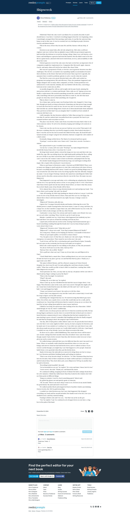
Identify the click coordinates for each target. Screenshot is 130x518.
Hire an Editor (32, 489)
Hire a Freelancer (33, 487)
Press (44, 491)
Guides (60, 489)
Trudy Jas (49, 447)
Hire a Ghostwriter (34, 496)
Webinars (60, 496)
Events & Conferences (64, 493)
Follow (53, 17)
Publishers (90, 493)
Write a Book (76, 489)
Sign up (92, 2)
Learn (81, 2)
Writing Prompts (91, 489)
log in (51, 431)
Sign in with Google (46, 476)
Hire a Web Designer (34, 500)
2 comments (89, 18)
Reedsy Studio (77, 487)
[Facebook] (98, 507)
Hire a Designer (33, 491)
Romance (45, 21)
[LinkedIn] (96, 507)
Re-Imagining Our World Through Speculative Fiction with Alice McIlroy (58, 26)
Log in (98, 2)
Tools (86, 2)
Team (44, 489)
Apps (47, 2)
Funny (50, 21)
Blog (59, 487)
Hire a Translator (33, 498)
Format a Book (77, 493)
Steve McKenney (51, 439)
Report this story (41, 415)
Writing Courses (62, 491)
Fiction (39, 21)
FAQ (30, 511)
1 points (44, 439)
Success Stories (47, 496)
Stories (75, 2)
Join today (33, 476)
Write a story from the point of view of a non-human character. (69, 24)
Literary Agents (91, 491)
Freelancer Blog (62, 498)
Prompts (68, 2)
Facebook (59, 476)
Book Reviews (91, 487)
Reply (39, 443)
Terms (33, 511)
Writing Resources (78, 496)
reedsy (37, 2)
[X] (91, 507)
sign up (46, 431)
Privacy (38, 511)
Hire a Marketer (33, 493)
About (45, 487)
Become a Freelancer (49, 493)
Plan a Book (76, 491)
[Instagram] (93, 507)
